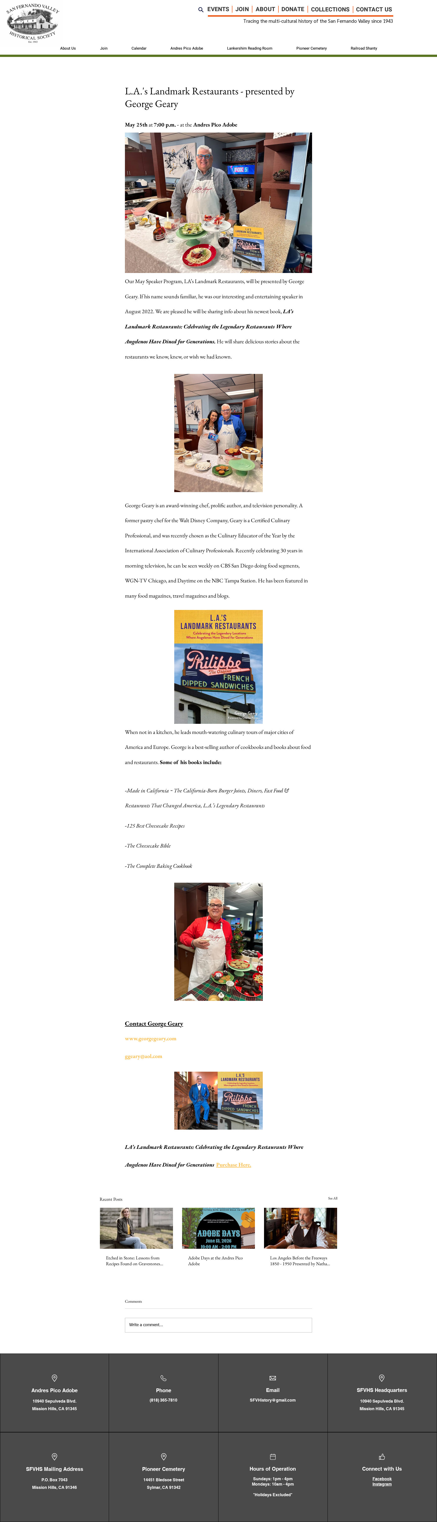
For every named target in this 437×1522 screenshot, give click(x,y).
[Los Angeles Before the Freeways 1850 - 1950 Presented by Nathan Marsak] (300, 1228)
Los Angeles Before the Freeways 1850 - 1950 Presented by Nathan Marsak (300, 1260)
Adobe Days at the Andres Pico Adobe (215, 1260)
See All (332, 1198)
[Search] (201, 9)
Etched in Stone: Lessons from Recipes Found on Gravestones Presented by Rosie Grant (133, 1260)
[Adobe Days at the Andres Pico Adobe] (218, 1228)
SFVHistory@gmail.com (273, 1400)
